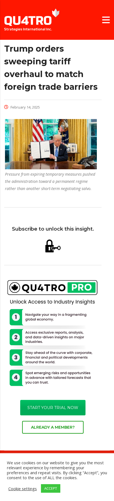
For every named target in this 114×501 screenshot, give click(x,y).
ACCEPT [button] (50, 488)
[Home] (31, 19)
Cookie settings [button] (22, 488)
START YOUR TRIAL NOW (52, 407)
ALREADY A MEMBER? (53, 427)
